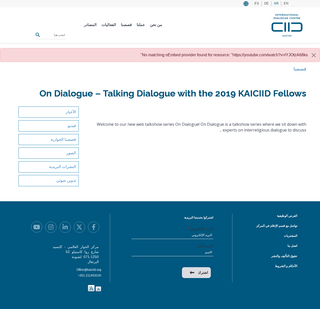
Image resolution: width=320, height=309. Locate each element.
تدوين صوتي (66, 180)
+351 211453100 (89, 275)
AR (276, 3)
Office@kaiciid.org (88, 270)
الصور (71, 153)
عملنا (141, 24)
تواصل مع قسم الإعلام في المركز (276, 226)
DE (266, 3)
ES (256, 3)
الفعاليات (109, 24)
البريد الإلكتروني (201, 229)
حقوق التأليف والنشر (284, 256)
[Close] (314, 55)
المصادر (90, 24)
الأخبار (71, 112)
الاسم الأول (205, 246)
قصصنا (126, 24)
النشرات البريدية (62, 166)
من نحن (156, 24)
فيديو (72, 126)
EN (286, 3)
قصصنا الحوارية (63, 139)
